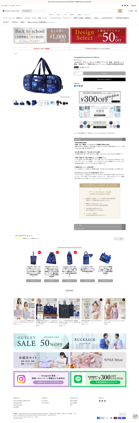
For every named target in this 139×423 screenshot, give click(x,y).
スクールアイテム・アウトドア (60, 18)
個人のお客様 (4, 5)
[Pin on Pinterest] (82, 86)
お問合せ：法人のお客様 (67, 413)
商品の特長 (77, 139)
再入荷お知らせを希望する (104, 79)
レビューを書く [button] (119, 239)
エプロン (65, 14)
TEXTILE (15, 22)
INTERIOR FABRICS (122, 18)
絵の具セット (72, 14)
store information (17, 405)
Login (129, 11)
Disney (96, 18)
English (133, 5)
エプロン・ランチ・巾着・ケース (36, 18)
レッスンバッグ (87, 14)
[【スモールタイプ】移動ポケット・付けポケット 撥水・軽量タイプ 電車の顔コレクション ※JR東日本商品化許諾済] (105, 258)
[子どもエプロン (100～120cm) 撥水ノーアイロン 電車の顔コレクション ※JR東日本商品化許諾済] (87, 258)
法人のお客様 (12, 5)
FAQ (71, 405)
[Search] (120, 11)
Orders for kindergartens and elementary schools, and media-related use (30, 415)
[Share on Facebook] (75, 86)
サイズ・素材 (78, 225)
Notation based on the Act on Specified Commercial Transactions (33, 413)
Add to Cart (33, 280)
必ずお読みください (80, 228)
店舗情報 (15, 413)
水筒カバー (59, 14)
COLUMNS (16, 407)
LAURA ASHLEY (107, 18)
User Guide (45, 400)
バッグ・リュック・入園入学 (12, 18)
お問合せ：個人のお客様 (55, 413)
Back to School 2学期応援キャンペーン (41, 22)
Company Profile (17, 403)
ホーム (16, 53)
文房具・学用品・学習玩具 (82, 18)
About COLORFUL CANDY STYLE (21, 400)
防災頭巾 (79, 14)
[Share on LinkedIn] (79, 86)
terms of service (52, 415)
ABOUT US (18, 5)
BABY (23, 22)
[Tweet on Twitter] (77, 86)
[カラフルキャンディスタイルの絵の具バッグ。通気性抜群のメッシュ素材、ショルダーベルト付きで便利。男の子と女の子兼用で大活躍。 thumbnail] (16, 103)
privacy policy (45, 403)
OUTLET (6, 22)
